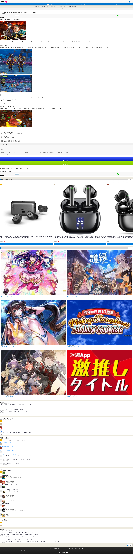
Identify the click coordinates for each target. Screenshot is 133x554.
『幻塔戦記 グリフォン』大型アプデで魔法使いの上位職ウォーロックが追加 (64, 6)
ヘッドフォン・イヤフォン (5, 181)
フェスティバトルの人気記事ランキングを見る (7, 446)
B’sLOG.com (81, 548)
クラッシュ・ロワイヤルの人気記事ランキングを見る (8, 450)
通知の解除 (71, 548)
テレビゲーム (27, 181)
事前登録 (63, 8)
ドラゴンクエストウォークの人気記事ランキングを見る (8, 454)
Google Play (66, 163)
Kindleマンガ (14, 181)
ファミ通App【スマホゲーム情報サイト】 (39, 6)
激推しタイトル (68, 8)
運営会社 (59, 548)
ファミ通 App (3, 2)
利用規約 (55, 548)
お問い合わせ (51, 548)
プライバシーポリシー (65, 548)
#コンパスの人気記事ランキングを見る (6, 442)
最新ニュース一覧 (49, 6)
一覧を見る (130, 179)
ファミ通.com (76, 548)
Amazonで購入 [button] (26, 243)
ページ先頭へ (130, 545)
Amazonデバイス (21, 181)
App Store (66, 159)
